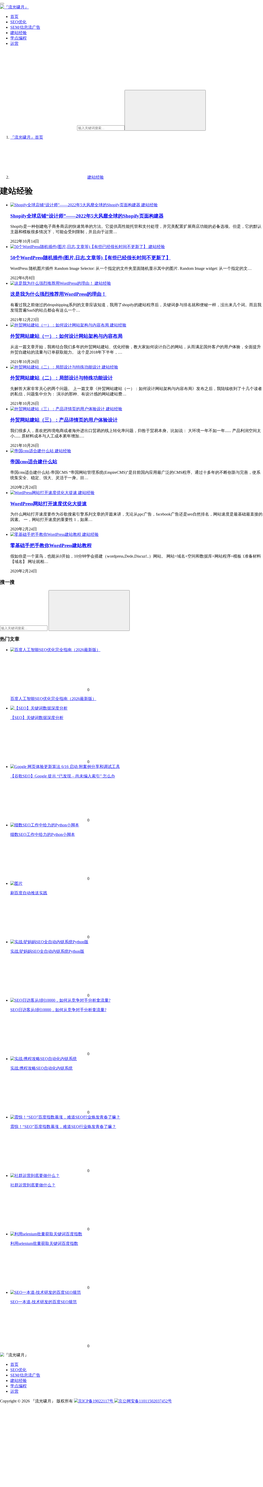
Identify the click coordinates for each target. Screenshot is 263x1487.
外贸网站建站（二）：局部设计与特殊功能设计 (61, 378)
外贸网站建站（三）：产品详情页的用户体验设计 (64, 420)
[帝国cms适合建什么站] (32, 451)
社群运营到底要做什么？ (32, 1185)
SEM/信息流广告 (25, 27)
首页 (14, 16)
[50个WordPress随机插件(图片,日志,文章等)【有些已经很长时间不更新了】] (79, 246)
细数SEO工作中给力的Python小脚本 (42, 834)
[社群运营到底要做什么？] (35, 1175)
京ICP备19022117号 (96, 1401)
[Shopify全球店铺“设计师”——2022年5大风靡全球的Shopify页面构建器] (75, 205)
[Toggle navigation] (2, 3)
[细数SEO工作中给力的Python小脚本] (44, 825)
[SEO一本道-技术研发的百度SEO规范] (45, 1292)
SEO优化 (18, 22)
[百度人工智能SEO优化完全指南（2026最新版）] (55, 650)
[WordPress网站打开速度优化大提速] (44, 492)
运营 (14, 43)
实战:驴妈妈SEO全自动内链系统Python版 (47, 951)
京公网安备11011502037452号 (145, 1401)
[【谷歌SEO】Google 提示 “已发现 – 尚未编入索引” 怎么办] (65, 766)
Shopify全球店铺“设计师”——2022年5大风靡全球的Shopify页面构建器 (87, 216)
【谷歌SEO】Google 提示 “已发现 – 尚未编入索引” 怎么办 (62, 776)
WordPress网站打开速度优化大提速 (48, 503)
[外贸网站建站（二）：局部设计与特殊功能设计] (56, 367)
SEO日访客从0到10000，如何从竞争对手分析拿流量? (58, 1010)
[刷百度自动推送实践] (16, 883)
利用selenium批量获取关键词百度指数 (44, 1243)
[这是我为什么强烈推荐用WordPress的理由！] (52, 283)
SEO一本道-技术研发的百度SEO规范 (43, 1302)
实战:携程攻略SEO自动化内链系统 (41, 1068)
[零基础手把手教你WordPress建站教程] (46, 534)
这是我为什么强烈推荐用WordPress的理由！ (58, 294)
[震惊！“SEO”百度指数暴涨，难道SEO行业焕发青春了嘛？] (65, 1117)
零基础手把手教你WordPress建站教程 (51, 545)
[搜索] (165, 110)
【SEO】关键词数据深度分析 (36, 717)
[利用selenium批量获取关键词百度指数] (46, 1234)
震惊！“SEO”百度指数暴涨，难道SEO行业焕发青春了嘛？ (63, 1126)
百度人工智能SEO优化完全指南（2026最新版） (53, 698)
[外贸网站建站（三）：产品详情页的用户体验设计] (58, 409)
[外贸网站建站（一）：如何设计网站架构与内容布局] (60, 325)
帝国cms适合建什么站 (33, 461)
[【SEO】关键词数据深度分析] (39, 708)
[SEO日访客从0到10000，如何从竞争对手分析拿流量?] (60, 1000)
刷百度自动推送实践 (28, 893)
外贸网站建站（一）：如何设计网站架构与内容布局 (66, 336)
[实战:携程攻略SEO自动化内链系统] (43, 1059)
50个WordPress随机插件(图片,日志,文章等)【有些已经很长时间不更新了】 (90, 257)
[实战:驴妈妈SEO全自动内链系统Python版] (49, 942)
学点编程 (18, 38)
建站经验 (18, 32)
